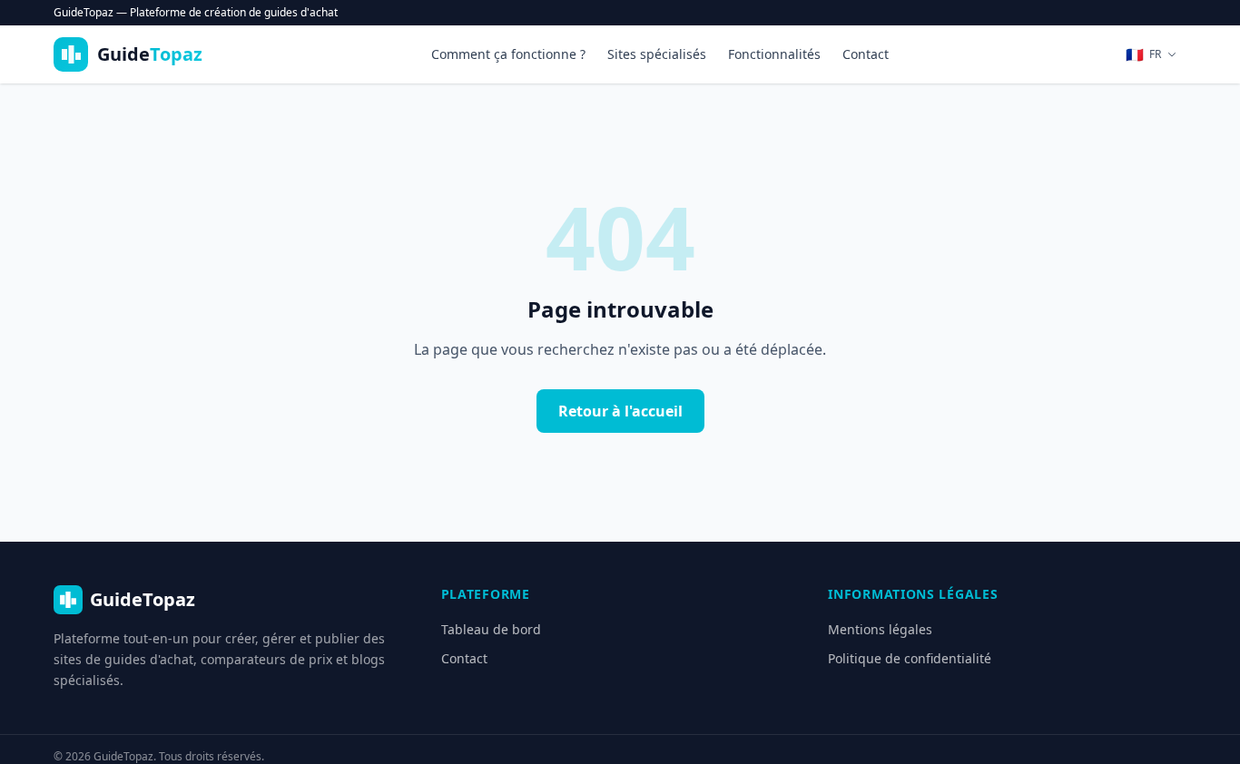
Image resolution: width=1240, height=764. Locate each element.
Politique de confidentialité (909, 658)
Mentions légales (880, 629)
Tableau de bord (491, 629)
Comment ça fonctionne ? (508, 54)
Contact (865, 54)
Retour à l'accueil (620, 411)
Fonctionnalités (774, 54)
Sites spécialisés (656, 54)
